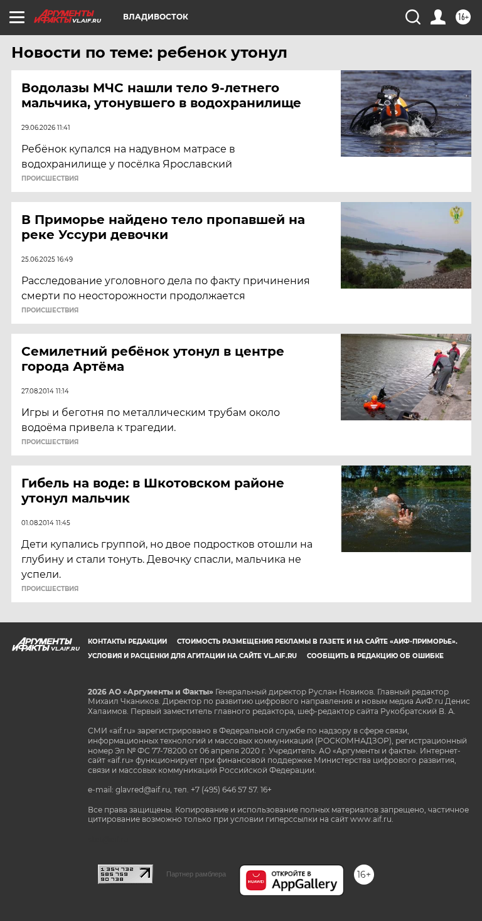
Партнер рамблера (196, 874)
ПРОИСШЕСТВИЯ (49, 179)
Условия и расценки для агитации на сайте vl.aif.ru (192, 656)
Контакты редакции (127, 641)
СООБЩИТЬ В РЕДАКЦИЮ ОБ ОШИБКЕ (375, 656)
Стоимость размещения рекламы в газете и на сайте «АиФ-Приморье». (317, 641)
